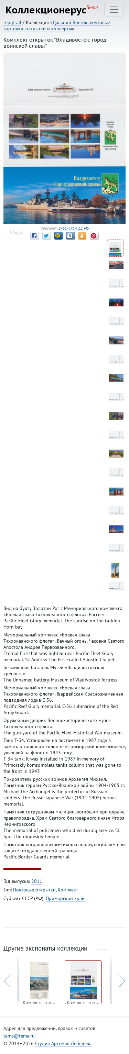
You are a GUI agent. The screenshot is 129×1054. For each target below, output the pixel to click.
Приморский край (65, 898)
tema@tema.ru (19, 1036)
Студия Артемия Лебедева (63, 1043)
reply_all (12, 22)
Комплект (68, 890)
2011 (36, 881)
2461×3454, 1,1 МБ (73, 228)
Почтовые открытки (34, 890)
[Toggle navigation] (113, 9)
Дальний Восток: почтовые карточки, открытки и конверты (56, 25)
